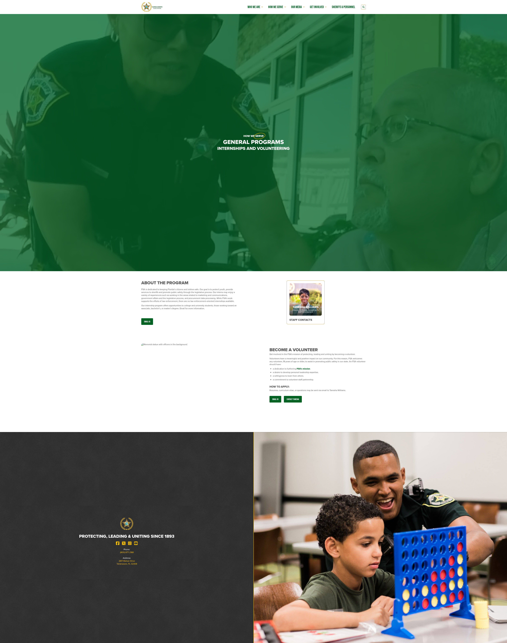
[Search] (363, 7)
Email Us (147, 321)
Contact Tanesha (293, 399)
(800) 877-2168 (127, 552)
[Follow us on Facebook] (117, 543)
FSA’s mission (303, 368)
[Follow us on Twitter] (123, 543)
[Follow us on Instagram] (130, 543)
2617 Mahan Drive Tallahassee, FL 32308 (127, 562)
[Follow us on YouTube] (136, 543)
